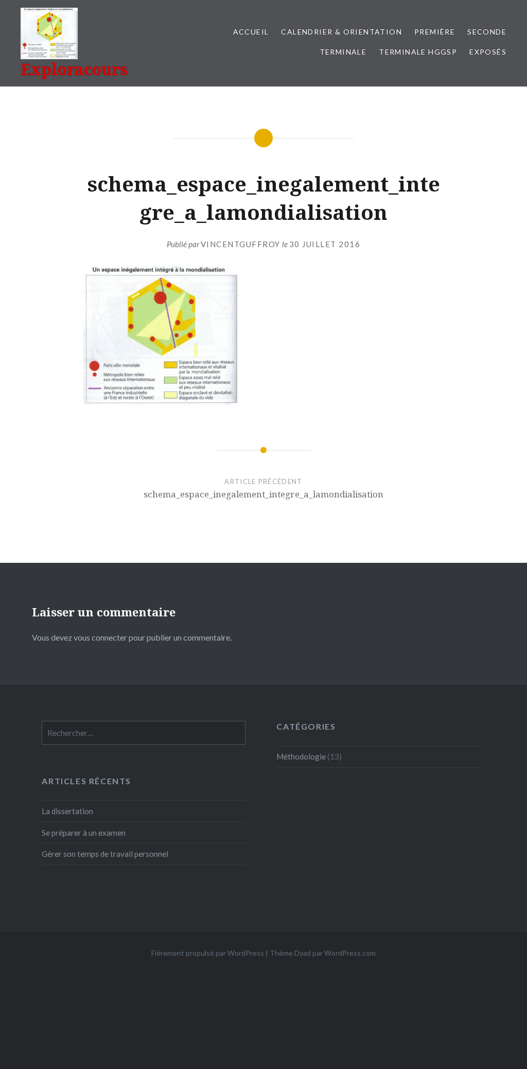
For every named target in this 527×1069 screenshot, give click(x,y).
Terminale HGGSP (418, 51)
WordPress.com (350, 953)
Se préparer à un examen (84, 832)
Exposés (487, 51)
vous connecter (100, 637)
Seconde (486, 31)
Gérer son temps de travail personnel (105, 853)
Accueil (251, 31)
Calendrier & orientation (341, 31)
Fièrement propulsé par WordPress (207, 953)
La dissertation (67, 811)
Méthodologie (301, 756)
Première (434, 31)
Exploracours (74, 69)
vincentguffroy (240, 244)
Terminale (343, 51)
